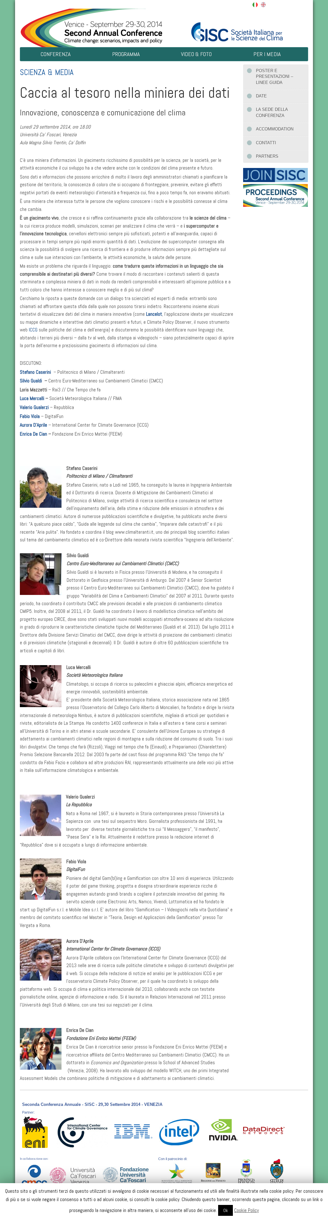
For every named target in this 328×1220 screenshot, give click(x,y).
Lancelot (154, 314)
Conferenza (55, 54)
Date (261, 96)
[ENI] (35, 1132)
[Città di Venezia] (276, 1170)
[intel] (178, 1132)
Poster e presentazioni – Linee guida (274, 76)
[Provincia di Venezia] (246, 1172)
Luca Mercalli (32, 398)
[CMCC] (34, 1173)
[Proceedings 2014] (275, 194)
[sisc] (236, 26)
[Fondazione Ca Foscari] (126, 1172)
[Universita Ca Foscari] (73, 1173)
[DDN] (264, 1130)
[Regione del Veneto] (215, 1172)
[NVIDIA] (223, 1129)
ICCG (34, 330)
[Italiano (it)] (255, 4)
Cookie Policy (246, 1210)
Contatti (266, 142)
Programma (126, 54)
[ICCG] (82, 1132)
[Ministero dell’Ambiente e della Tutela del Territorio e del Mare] (179, 1173)
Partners (267, 156)
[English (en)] (263, 4)
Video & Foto (196, 54)
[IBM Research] (133, 1128)
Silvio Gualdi (31, 381)
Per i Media (267, 54)
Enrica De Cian (34, 434)
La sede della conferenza (272, 112)
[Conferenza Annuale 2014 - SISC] (92, 26)
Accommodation (274, 129)
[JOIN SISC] (275, 173)
